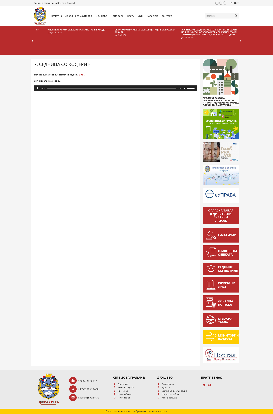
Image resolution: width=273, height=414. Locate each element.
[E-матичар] (115, 384)
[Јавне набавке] (115, 394)
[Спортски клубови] (159, 394)
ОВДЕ (82, 74)
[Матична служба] (115, 387)
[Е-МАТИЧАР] (212, 235)
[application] (115, 88)
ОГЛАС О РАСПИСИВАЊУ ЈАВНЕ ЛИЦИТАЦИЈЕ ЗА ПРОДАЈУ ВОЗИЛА (127, 30)
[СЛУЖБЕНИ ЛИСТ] (212, 285)
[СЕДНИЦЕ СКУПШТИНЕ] (212, 268)
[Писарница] (115, 391)
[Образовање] (159, 384)
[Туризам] (159, 387)
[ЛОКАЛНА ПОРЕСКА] (212, 303)
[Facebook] (204, 385)
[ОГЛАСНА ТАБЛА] (212, 320)
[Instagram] (209, 385)
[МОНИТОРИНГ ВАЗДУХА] (212, 337)
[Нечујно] (185, 88)
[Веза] (40, 16)
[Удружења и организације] (159, 391)
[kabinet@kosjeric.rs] (73, 397)
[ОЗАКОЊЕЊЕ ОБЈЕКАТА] (212, 253)
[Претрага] (236, 15)
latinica (234, 3)
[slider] (191, 88)
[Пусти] (37, 88)
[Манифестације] (159, 397)
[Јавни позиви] (115, 397)
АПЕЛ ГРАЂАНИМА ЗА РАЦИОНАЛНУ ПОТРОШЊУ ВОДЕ (58, 29)
